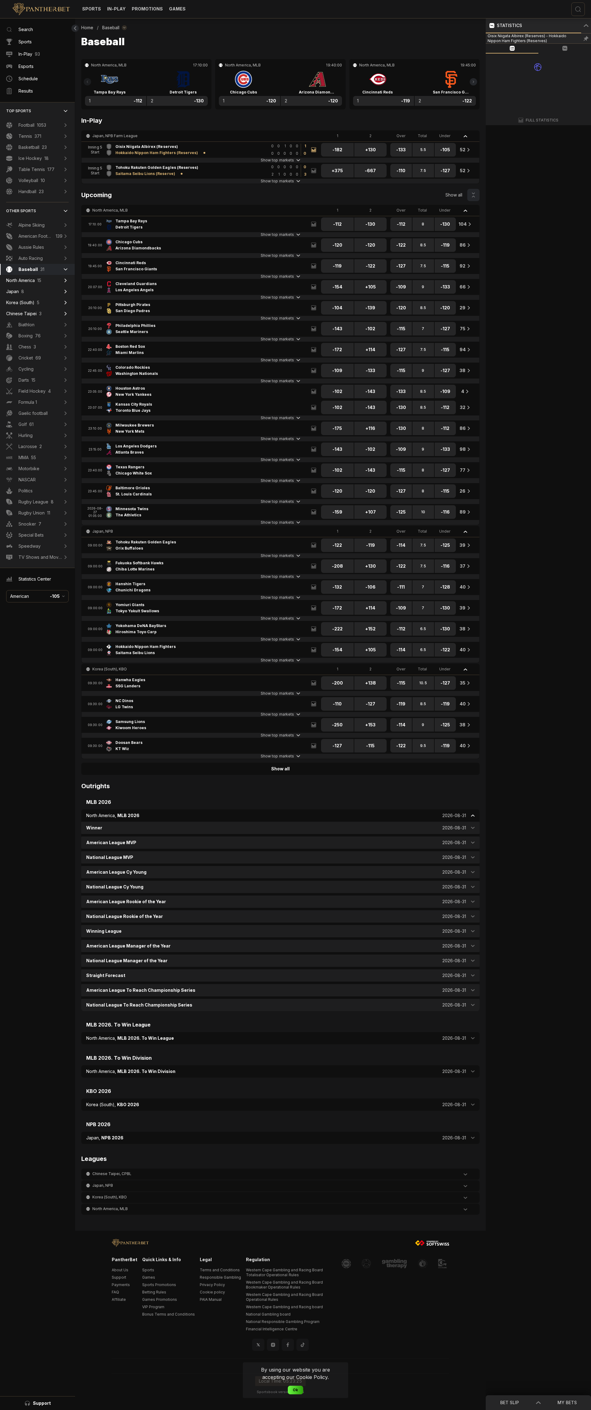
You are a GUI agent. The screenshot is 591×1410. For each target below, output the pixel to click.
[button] (177, 9)
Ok (295, 1390)
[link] (41, 9)
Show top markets (277, 160)
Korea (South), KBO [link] (109, 669)
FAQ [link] (115, 1292)
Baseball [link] (110, 27)
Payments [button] (121, 1284)
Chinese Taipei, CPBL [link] (111, 1173)
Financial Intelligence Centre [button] (271, 1329)
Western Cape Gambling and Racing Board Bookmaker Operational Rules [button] (284, 1284)
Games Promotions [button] (159, 1299)
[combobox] (37, 596)
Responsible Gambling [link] (220, 1277)
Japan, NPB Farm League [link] (115, 135)
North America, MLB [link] (110, 210)
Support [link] (119, 1277)
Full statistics (542, 120)
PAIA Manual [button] (211, 1299)
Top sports (18, 111)
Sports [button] (148, 1270)
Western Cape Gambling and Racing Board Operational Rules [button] (284, 1297)
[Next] (473, 81)
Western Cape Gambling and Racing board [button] (284, 1307)
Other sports (21, 211)
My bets (567, 1402)
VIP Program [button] (153, 1307)
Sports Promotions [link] (159, 1284)
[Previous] (87, 81)
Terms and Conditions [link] (220, 1270)
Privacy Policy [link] (212, 1284)
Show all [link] (453, 194)
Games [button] (148, 1277)
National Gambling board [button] (268, 1314)
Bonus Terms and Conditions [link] (168, 1314)
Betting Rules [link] (154, 1292)
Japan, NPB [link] (102, 531)
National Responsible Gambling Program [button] (283, 1321)
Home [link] (87, 27)
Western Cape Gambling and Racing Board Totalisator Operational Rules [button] (284, 1272)
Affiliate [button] (119, 1299)
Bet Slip (509, 1402)
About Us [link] (120, 1270)
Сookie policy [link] (212, 1292)
